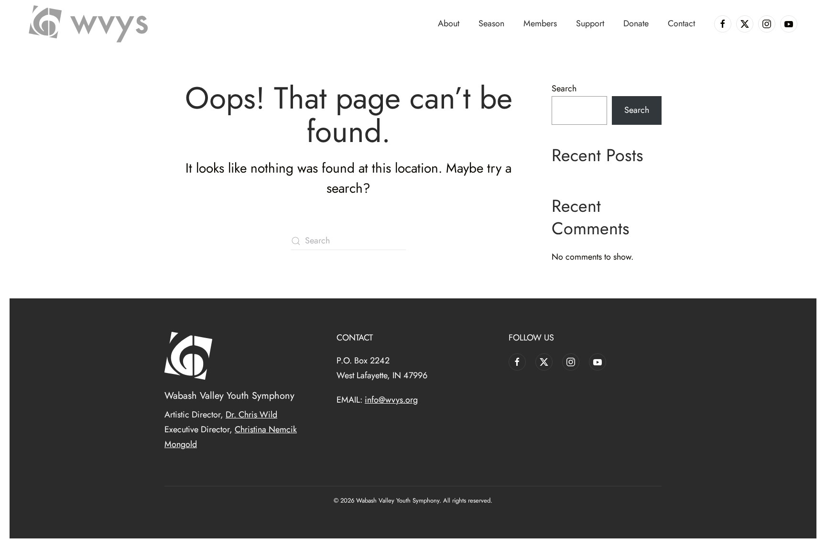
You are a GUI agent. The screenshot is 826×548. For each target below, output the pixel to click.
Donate (636, 23)
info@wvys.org (391, 400)
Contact (681, 23)
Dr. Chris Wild (251, 414)
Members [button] (540, 23)
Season (491, 23)
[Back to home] (88, 24)
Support (590, 23)
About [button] (448, 23)
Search (564, 88)
